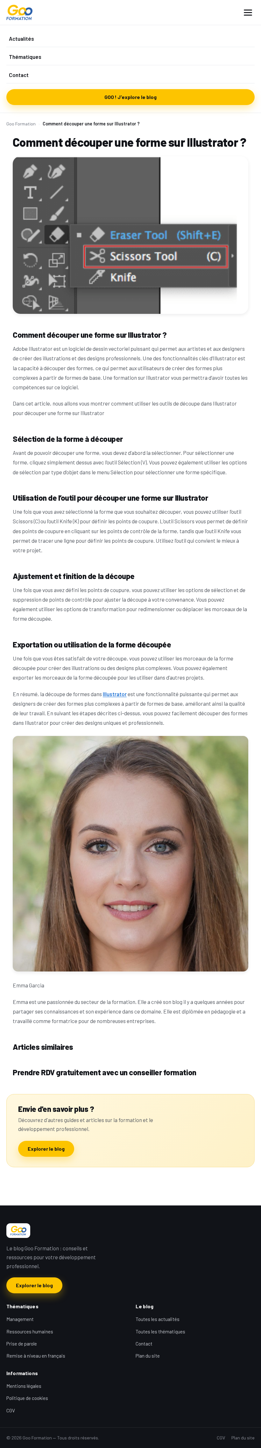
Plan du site (148, 1356)
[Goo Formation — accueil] (19, 12)
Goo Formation (21, 123)
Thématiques (25, 56)
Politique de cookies (27, 1398)
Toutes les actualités (158, 1319)
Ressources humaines (29, 1331)
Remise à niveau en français (35, 1356)
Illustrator (115, 694)
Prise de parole (21, 1343)
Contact (19, 75)
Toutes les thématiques (160, 1331)
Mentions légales (23, 1386)
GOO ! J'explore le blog (130, 97)
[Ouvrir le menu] (248, 12)
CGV (10, 1410)
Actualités (21, 38)
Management (20, 1319)
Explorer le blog (46, 1149)
